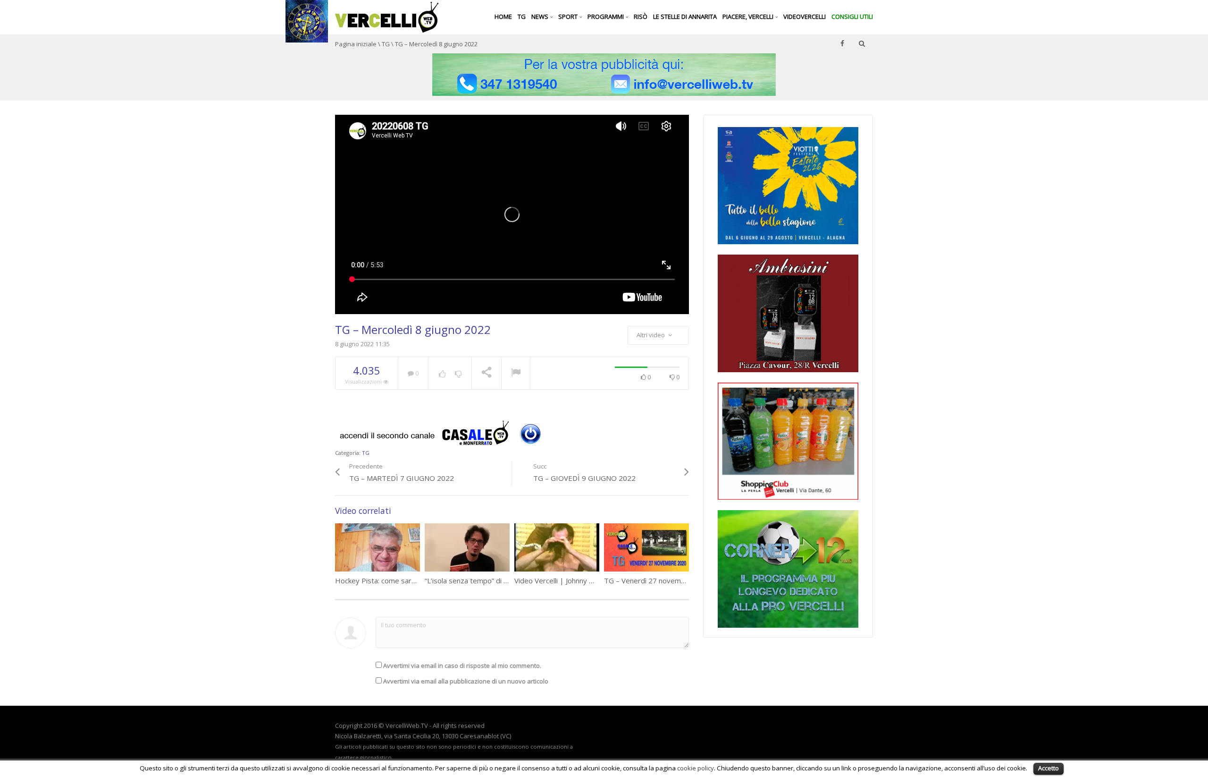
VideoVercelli (804, 16)
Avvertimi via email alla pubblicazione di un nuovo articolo (465, 681)
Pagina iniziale (356, 44)
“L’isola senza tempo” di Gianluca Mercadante (498, 580)
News (540, 16)
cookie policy (695, 768)
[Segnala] (515, 373)
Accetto (1048, 768)
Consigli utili (852, 16)
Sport (568, 16)
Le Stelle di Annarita (685, 16)
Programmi (606, 16)
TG (522, 16)
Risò (640, 16)
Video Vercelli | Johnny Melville (563, 580)
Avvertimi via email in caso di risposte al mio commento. (462, 665)
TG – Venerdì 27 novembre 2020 (657, 580)
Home (503, 16)
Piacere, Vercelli (748, 16)
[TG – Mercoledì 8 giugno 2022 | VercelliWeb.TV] (386, 16)
